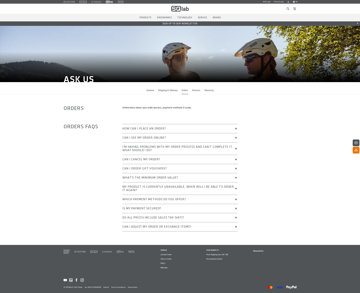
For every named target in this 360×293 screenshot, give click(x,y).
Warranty (209, 90)
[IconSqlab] (109, 2)
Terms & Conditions (118, 287)
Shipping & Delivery (168, 90)
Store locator (279, 2)
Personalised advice (214, 259)
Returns (196, 90)
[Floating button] (356, 142)
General (150, 90)
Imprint (106, 287)
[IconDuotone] (69, 2)
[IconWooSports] (120, 2)
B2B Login (267, 2)
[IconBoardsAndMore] (67, 251)
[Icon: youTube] (65, 280)
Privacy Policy (132, 287)
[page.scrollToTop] (356, 286)
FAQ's (163, 263)
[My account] (288, 2)
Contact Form (166, 254)
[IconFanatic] (96, 2)
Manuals (164, 267)
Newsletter (258, 251)
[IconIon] (83, 2)
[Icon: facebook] (76, 280)
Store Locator (166, 259)
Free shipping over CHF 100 (217, 254)
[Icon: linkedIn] (71, 280)
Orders (185, 90)
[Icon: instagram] (82, 280)
